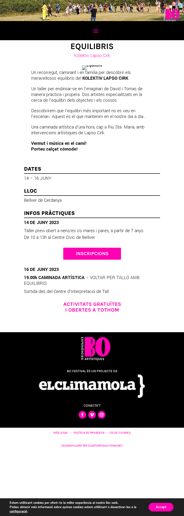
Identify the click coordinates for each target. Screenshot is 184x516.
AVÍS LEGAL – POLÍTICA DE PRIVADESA (78, 432)
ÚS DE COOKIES (120, 432)
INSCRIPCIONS (92, 253)
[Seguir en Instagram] (101, 415)
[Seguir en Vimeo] (92, 415)
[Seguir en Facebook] (82, 415)
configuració (18, 511)
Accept (161, 507)
